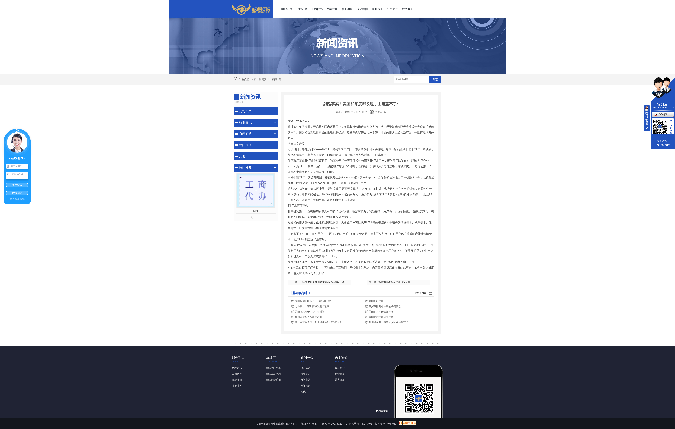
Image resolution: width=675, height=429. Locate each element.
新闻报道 (277, 79)
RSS (363, 423)
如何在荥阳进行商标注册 (308, 317)
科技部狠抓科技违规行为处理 (394, 282)
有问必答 (245, 133)
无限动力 (392, 423)
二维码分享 (380, 112)
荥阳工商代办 (273, 373)
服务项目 (347, 9)
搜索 (435, 79)
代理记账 (301, 9)
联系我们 (407, 9)
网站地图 (354, 423)
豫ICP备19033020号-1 (334, 423)
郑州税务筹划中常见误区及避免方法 (388, 322)
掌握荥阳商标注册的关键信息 (385, 306)
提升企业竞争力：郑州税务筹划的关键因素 (318, 322)
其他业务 (237, 385)
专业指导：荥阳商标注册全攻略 (312, 306)
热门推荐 (245, 167)
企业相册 (340, 373)
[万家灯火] (407, 423)
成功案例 (362, 9)
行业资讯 (245, 122)
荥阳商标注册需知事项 (381, 311)
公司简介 (392, 9)
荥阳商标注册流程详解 (381, 317)
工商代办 (317, 9)
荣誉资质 (340, 379)
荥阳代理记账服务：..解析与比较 (313, 301)
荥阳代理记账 (273, 367)
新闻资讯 (377, 9)
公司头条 (245, 111)
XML (370, 423)
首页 (253, 79)
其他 (242, 156)
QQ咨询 (663, 114)
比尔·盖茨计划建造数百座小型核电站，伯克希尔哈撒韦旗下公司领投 (336, 282)
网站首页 (286, 9)
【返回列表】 (421, 293)
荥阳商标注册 (376, 301)
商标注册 (332, 9)
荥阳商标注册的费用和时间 (309, 311)
